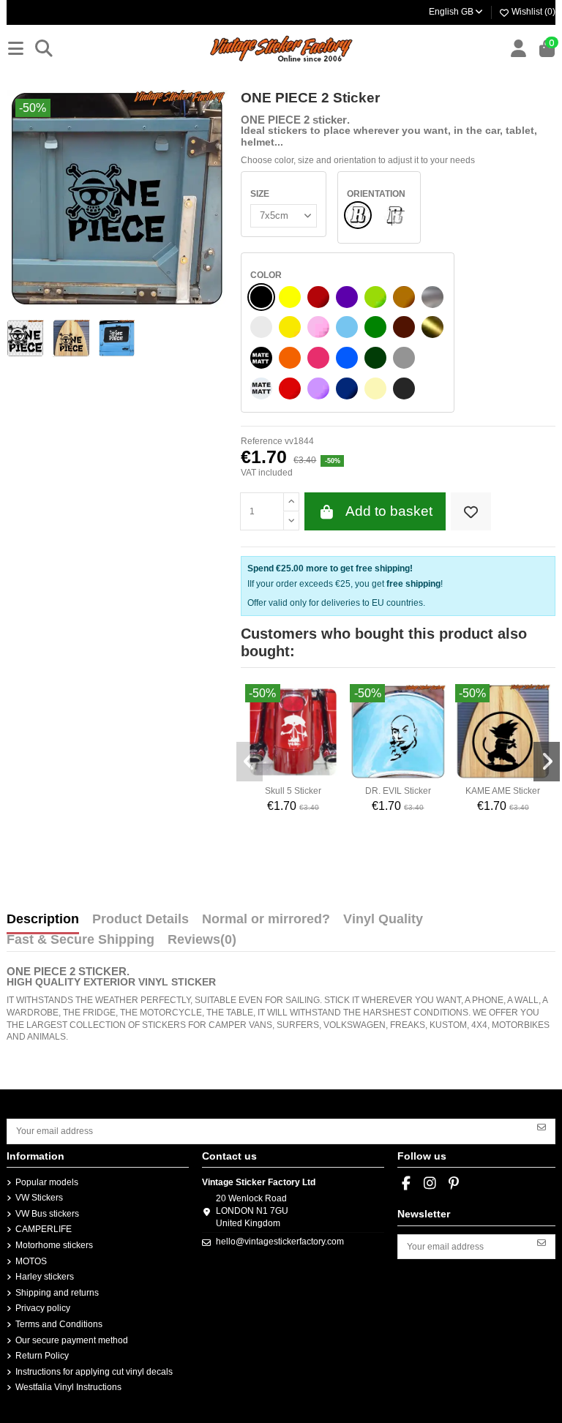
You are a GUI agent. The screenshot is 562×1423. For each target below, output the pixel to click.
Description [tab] (43, 919)
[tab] (202, 943)
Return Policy (42, 1356)
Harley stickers (44, 1277)
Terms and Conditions (58, 1324)
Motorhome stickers (54, 1245)
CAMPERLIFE (43, 1229)
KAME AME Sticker (502, 791)
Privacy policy (42, 1308)
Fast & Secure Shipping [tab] (80, 940)
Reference (261, 441)
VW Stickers (39, 1198)
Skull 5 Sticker (293, 791)
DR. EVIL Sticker (398, 791)
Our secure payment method (71, 1340)
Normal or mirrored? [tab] (266, 919)
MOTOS (31, 1261)
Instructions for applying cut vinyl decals (94, 1372)
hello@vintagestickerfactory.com (280, 1241)
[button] (249, 761)
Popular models (46, 1182)
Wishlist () (532, 12)
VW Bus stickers (47, 1214)
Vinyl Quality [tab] (383, 919)
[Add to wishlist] (471, 511)
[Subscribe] (541, 1126)
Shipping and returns (57, 1293)
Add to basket (388, 511)
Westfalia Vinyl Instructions (68, 1387)
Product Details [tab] (140, 919)
